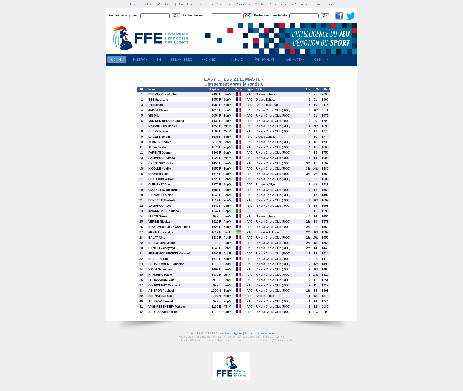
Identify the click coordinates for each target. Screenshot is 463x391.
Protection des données (260, 333)
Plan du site (141, 4)
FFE (159, 59)
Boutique (321, 59)
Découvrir (140, 59)
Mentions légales (231, 333)
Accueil (116, 59)
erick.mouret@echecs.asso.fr (273, 340)
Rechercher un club (196, 15)
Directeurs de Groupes (289, 4)
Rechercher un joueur (123, 15)
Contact (165, 4)
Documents (234, 59)
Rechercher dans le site (270, 15)
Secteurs (209, 59)
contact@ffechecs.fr (222, 340)
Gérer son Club (250, 4)
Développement (264, 59)
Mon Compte (219, 4)
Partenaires (295, 59)
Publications (190, 4)
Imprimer (324, 4)
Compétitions (181, 59)
